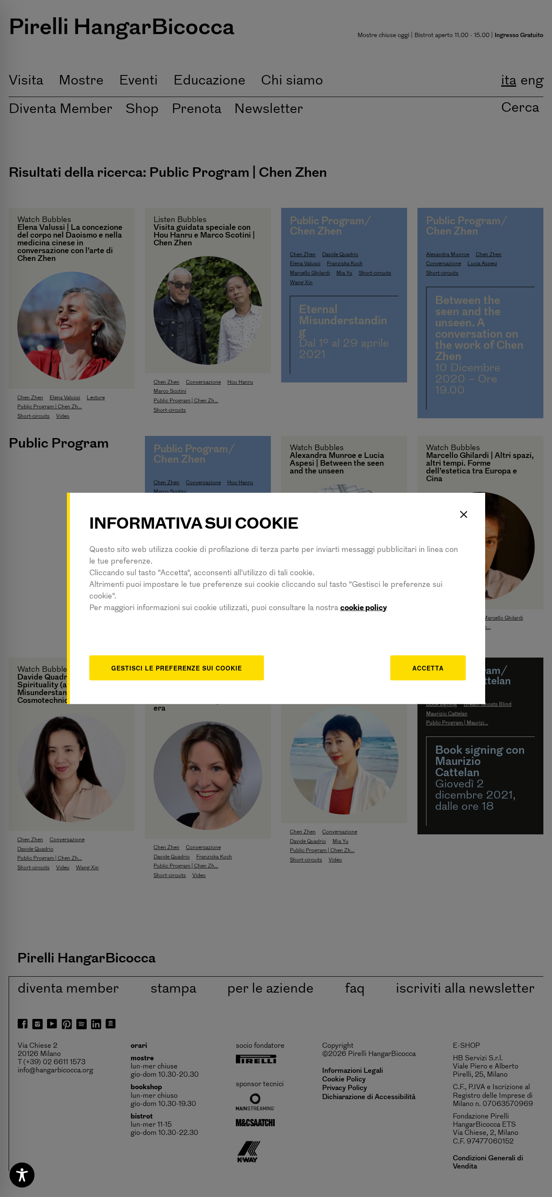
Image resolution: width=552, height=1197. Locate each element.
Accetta (428, 667)
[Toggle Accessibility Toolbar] (22, 1175)
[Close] (463, 514)
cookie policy (363, 608)
